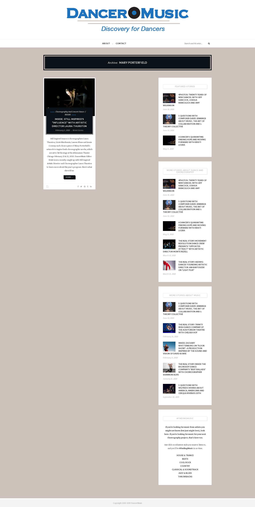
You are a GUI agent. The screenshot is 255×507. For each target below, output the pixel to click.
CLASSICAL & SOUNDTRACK (185, 469)
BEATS (185, 459)
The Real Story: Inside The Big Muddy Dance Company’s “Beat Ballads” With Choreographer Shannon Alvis (184, 369)
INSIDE (68, 114)
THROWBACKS (185, 476)
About (106, 43)
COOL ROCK (185, 462)
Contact (121, 43)
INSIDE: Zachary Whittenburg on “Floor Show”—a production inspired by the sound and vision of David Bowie (185, 348)
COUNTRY (185, 466)
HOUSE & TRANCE (185, 455)
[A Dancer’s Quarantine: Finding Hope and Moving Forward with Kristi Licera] (169, 140)
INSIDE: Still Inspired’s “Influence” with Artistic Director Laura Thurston (69, 122)
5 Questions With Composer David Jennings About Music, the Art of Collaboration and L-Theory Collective (184, 121)
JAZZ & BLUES (185, 473)
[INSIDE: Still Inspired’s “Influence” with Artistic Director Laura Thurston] (69, 97)
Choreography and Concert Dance (69, 111)
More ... (69, 177)
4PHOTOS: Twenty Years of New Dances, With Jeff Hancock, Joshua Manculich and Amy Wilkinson (185, 100)
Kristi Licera (78, 130)
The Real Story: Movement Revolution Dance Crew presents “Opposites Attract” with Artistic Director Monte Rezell (184, 246)
